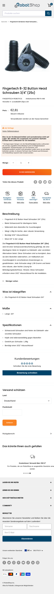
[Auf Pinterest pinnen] (40, 182)
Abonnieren (27, 539)
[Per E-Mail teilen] (49, 182)
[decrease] (13, 162)
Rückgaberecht (9, 434)
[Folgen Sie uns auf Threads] (37, 562)
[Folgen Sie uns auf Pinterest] (18, 562)
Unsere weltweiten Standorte (12, 550)
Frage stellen (33, 202)
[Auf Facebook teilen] (35, 182)
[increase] (28, 162)
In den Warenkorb (27, 172)
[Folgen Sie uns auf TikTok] (28, 562)
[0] (49, 5)
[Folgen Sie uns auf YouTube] (23, 562)
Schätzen (9, 423)
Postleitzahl (7, 407)
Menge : (6, 163)
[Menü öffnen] (4, 5)
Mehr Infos (7, 202)
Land (5, 395)
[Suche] (48, 13)
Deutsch (37, 550)
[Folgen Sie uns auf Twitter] (9, 562)
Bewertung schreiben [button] (27, 373)
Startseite (4, 21)
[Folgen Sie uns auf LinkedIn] (33, 562)
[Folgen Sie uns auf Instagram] (14, 562)
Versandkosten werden (20, 119)
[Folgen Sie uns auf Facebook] (4, 562)
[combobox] (24, 13)
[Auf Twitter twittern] (45, 182)
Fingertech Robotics (12, 99)
